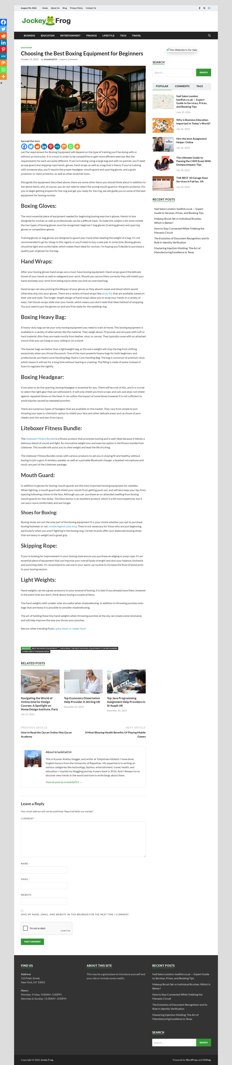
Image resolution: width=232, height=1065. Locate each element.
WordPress (192, 1059)
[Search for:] (182, 72)
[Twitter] (204, 8)
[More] (77, 147)
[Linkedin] (44, 147)
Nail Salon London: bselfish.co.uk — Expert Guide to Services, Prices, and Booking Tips (191, 101)
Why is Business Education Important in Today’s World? (193, 121)
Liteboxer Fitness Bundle (40, 438)
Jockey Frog (46, 1059)
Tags (199, 86)
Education (48, 35)
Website (26, 894)
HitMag (207, 1059)
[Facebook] (200, 8)
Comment (28, 818)
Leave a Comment (68, 59)
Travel (136, 35)
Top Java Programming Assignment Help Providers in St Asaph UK (126, 701)
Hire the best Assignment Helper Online (191, 140)
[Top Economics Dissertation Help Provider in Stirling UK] (83, 682)
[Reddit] (37, 147)
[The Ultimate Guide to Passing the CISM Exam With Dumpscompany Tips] (163, 158)
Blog (65, 8)
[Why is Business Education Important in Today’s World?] (163, 120)
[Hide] (1, 83)
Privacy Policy (76, 8)
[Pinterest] (51, 147)
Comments (182, 86)
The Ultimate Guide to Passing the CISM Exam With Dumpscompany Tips (193, 161)
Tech (123, 35)
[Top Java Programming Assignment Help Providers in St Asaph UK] (126, 682)
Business (29, 35)
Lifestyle (108, 35)
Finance (91, 35)
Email (25, 879)
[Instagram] (209, 8)
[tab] (162, 86)
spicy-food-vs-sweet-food (70, 628)
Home (45, 8)
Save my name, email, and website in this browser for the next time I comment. (75, 914)
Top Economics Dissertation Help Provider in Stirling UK (82, 700)
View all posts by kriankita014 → (64, 782)
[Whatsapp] (71, 147)
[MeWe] (57, 147)
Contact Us (91, 8)
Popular (162, 86)
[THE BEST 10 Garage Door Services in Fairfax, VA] (163, 178)
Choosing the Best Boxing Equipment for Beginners (88, 648)
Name (25, 863)
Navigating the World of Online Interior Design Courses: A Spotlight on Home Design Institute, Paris (39, 703)
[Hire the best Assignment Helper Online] (163, 139)
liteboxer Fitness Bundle (35, 651)
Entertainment (70, 35)
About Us (55, 8)
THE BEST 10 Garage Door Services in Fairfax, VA (192, 179)
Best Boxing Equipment (45, 648)
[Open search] (209, 35)
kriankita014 (50, 59)
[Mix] (64, 147)
